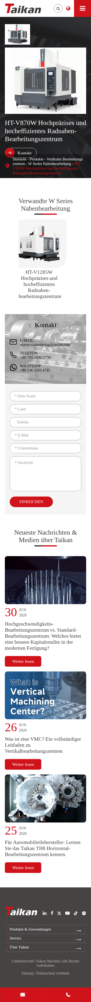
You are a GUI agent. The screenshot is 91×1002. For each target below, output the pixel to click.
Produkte (36, 159)
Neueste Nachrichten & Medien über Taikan (45, 536)
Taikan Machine (48, 961)
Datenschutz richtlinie (53, 973)
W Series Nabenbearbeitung (49, 164)
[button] (9, 260)
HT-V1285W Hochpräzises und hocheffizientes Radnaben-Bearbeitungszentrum (39, 284)
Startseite (19, 159)
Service (15, 938)
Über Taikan (19, 947)
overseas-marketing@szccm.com (45, 345)
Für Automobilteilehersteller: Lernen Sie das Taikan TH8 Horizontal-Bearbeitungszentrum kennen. (43, 848)
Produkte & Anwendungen (30, 929)
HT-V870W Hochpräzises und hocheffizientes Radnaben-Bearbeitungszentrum (47, 168)
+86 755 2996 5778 (35, 357)
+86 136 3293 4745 (35, 370)
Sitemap (27, 973)
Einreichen (31, 502)
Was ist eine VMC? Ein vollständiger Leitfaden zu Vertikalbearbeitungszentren (43, 745)
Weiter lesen (23, 661)
